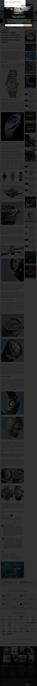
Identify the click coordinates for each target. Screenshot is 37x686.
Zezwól (23, 5)
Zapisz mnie (27, 25)
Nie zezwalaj (18, 5)
